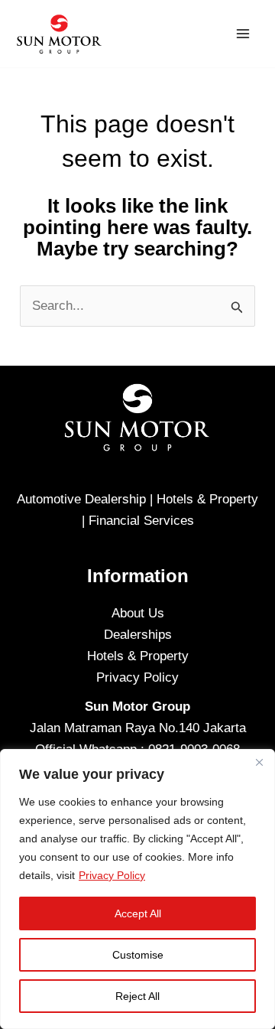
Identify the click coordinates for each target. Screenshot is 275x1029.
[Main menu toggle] (243, 33)
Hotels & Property (138, 656)
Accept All (138, 913)
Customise (137, 955)
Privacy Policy (112, 875)
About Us (138, 613)
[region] (137, 889)
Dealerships (138, 634)
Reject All (137, 996)
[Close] (259, 762)
